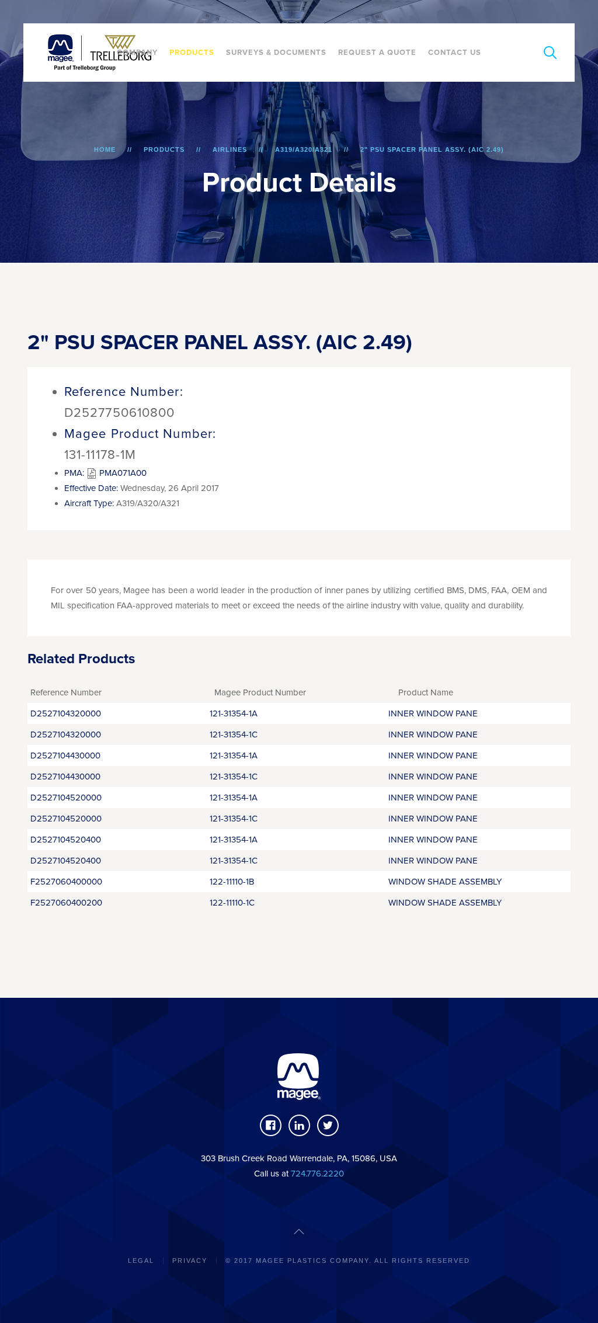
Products (191, 52)
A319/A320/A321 (303, 149)
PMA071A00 (122, 473)
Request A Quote (377, 52)
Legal (141, 1260)
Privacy (189, 1260)
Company (137, 52)
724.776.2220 (317, 1173)
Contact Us (454, 52)
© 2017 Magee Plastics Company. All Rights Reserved (347, 1260)
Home (105, 149)
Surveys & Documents (276, 52)
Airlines (230, 149)
